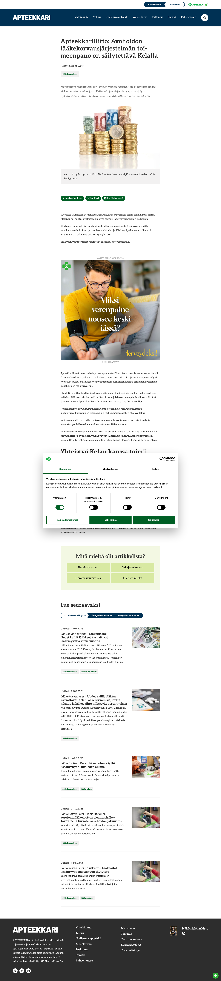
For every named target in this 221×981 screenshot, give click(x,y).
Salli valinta (110, 520)
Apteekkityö (140, 17)
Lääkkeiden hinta (89, 671)
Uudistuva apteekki (117, 17)
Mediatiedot (128, 928)
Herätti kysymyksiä (88, 579)
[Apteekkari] (31, 17)
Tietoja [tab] (155, 469)
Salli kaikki (153, 520)
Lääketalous (86, 789)
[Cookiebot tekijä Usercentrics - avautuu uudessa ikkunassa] (162, 459)
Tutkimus (157, 17)
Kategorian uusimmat (102, 615)
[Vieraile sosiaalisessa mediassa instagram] (28, 970)
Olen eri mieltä (132, 579)
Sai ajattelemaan (132, 569)
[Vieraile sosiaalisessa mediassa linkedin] (15, 970)
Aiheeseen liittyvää (77, 615)
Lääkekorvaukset (69, 74)
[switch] (93, 507)
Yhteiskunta (82, 17)
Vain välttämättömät (67, 520)
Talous (97, 17)
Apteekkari (174, 4)
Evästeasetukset (131, 944)
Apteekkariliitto (154, 4)
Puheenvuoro (188, 17)
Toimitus (126, 933)
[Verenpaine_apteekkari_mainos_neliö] (110, 309)
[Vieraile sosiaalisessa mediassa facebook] (21, 970)
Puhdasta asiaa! (88, 569)
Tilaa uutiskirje (130, 950)
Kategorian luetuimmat (129, 615)
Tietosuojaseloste (131, 939)
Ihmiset (172, 17)
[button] (204, 17)
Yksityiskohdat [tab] (110, 469)
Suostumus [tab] (65, 469)
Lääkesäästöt (87, 898)
